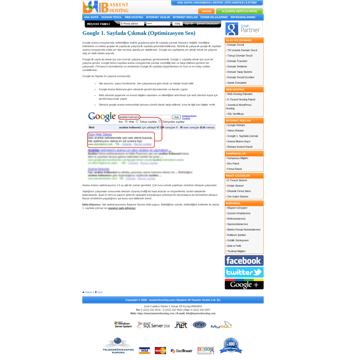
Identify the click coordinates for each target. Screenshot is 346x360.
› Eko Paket (232, 163)
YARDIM (206, 11)
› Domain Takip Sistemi (239, 71)
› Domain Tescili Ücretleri (240, 77)
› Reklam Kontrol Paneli (239, 146)
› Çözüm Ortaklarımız (238, 213)
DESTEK (218, 2)
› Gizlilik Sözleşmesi (237, 240)
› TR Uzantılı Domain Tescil (241, 50)
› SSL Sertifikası (235, 113)
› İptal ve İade (233, 245)
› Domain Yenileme (236, 66)
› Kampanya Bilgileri (237, 158)
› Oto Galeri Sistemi (237, 196)
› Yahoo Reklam (235, 130)
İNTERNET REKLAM (185, 17)
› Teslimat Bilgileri (235, 251)
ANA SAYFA (184, 2)
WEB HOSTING (134, 17)
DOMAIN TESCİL (111, 17)
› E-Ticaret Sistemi (236, 180)
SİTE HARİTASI (234, 2)
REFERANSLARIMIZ (243, 17)
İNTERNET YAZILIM (158, 17)
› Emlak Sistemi (234, 185)
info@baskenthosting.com (201, 313)
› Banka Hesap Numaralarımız (243, 229)
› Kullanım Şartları (236, 234)
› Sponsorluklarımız (237, 224)
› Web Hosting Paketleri (239, 94)
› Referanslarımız (236, 218)
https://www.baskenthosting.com (155, 313)
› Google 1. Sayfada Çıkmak (242, 136)
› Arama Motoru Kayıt (238, 141)
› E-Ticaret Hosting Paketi (240, 99)
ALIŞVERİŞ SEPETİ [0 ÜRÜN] (239, 11)
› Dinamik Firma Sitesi (238, 191)
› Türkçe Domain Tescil (239, 55)
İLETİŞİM (251, 2)
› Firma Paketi (234, 169)
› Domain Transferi (236, 61)
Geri (99, 292)
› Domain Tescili (235, 44)
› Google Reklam (235, 125)
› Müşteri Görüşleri (236, 207)
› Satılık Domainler (236, 82)
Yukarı (88, 292)
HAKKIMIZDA (202, 2)
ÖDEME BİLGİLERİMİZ (214, 17)
